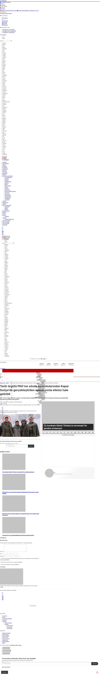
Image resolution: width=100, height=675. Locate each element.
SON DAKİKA (5, 163)
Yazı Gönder (9, 628)
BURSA (4, 174)
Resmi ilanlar (5, 640)
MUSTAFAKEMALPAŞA (10, 191)
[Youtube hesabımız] (2, 231)
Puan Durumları (5, 638)
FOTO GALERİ (5, 223)
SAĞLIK (4, 212)
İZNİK (6, 184)
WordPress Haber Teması (15, 645)
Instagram (5, 20)
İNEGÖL (6, 183)
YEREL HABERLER (6, 205)
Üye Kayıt (4, 620)
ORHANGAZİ (7, 195)
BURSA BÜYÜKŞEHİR (7, 176)
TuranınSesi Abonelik (7, 618)
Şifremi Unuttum (8, 622)
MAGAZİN (4, 224)
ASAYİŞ (4, 201)
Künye (3, 617)
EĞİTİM (4, 204)
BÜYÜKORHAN (8, 177)
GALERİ (7, 236)
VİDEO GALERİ (5, 222)
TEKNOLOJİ (5, 202)
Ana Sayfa (3, 2)
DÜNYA (4, 170)
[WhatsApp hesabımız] (46, 358)
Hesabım (7, 624)
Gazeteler (29, 10)
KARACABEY (7, 185)
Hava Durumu (13, 10)
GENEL (3, 164)
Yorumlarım (9, 627)
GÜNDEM (4, 167)
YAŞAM (4, 217)
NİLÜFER (7, 192)
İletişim (3, 642)
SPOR (3, 213)
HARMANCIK (8, 181)
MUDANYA (7, 190)
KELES (6, 187)
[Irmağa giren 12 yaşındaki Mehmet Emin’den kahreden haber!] (21, 525)
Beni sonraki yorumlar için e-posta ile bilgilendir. (11, 562)
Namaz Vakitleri (21, 10)
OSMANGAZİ (7, 197)
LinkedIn (5, 23)
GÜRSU (6, 180)
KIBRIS (6, 209)
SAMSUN (7, 206)
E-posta (2, 556)
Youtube (5, 22)
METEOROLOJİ (5, 211)
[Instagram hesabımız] (2, 230)
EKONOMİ (4, 173)
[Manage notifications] (97, 672)
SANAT (4, 215)
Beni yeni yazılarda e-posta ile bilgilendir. (10, 564)
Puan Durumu (35, 10)
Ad (1, 553)
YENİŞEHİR (7, 198)
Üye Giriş (4, 621)
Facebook (5, 18)
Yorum (2, 551)
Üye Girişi (3, 5)
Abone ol (31, 446)
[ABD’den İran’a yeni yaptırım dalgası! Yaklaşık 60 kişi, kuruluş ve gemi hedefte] (21, 482)
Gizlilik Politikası (5, 641)
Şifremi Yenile (10, 625)
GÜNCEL (4, 166)
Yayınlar (3, 7)
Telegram (5, 25)
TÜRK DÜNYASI (6, 220)
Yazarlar (4, 162)
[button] (38, 369)
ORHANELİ (7, 194)
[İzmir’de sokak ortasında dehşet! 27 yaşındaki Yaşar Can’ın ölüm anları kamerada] (21, 503)
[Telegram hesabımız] (2, 234)
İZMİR (6, 208)
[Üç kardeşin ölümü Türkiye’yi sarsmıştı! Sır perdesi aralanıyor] (21, 462)
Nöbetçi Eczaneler (5, 10)
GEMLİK (6, 178)
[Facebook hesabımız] (2, 227)
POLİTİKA (4, 171)
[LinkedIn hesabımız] (2, 232)
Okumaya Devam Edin (6, 667)
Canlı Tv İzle (5, 637)
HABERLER (4, 169)
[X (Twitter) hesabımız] (2, 19)
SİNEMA (6, 216)
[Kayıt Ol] (38, 400)
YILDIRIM (7, 199)
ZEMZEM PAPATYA (9, 219)
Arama (8, 2)
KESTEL (6, 188)
